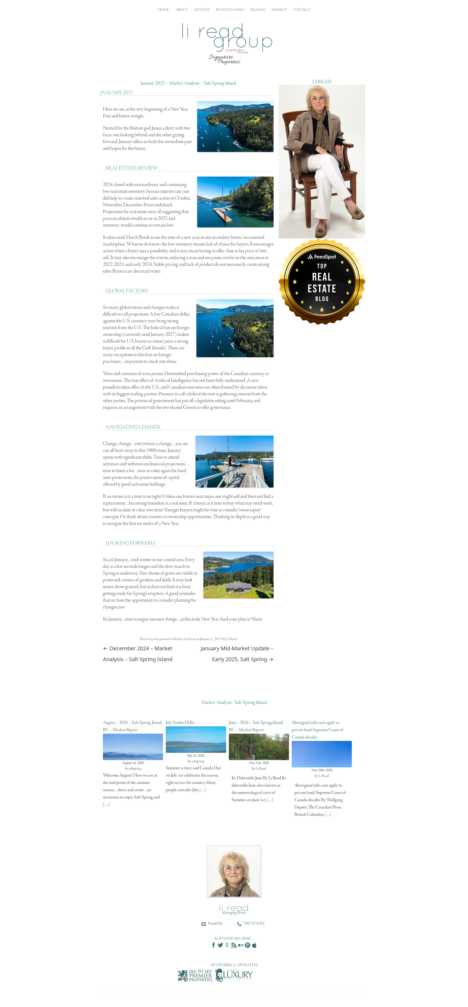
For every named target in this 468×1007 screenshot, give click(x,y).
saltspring (135, 768)
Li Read (231, 639)
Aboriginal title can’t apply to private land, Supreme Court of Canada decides (317, 730)
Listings (202, 10)
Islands (258, 10)
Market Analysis (184, 639)
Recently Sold (230, 10)
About (182, 10)
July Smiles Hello (180, 723)
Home (163, 10)
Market (279, 10)
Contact (301, 10)
